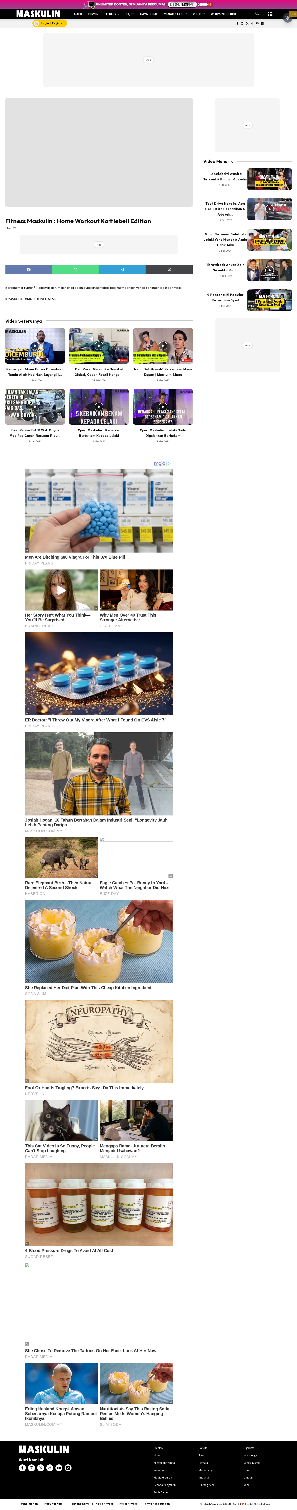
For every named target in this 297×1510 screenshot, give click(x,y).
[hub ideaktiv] (270, 12)
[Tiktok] (252, 23)
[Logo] (38, 13)
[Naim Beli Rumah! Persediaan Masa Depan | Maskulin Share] (163, 346)
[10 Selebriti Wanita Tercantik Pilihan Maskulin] (269, 179)
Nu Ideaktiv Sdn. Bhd (231, 1504)
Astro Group (264, 1504)
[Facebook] (237, 23)
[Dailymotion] (262, 23)
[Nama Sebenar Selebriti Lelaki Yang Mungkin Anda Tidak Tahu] (269, 240)
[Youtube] (257, 23)
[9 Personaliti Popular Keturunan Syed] (269, 300)
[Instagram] (242, 23)
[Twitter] (247, 23)
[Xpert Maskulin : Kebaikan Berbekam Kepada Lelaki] (99, 407)
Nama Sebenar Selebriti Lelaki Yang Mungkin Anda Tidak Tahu (225, 239)
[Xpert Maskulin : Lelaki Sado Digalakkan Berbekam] (163, 407)
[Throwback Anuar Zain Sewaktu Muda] (269, 270)
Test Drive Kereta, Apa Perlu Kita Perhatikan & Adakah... (225, 208)
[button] (257, 14)
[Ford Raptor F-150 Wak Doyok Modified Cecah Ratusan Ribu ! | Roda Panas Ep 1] (35, 407)
